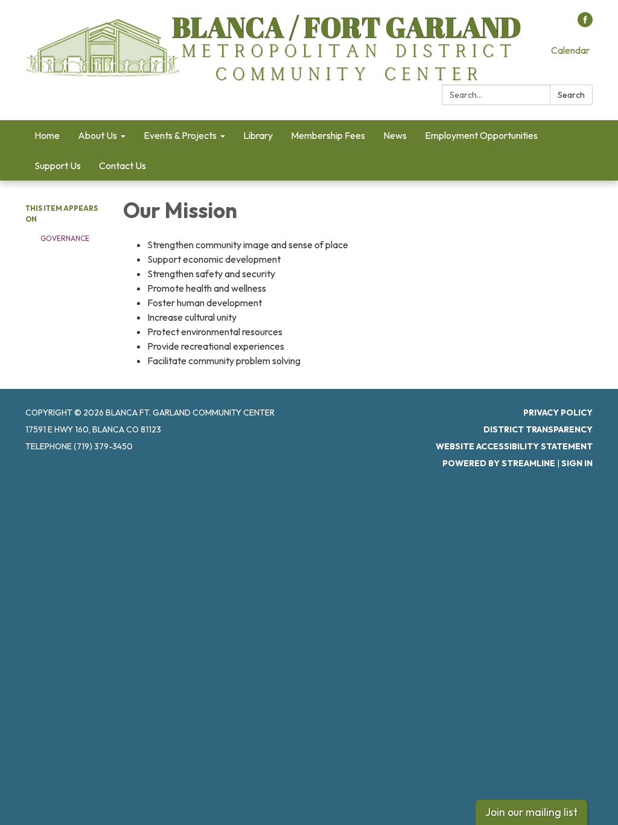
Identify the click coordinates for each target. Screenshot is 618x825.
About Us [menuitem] (97, 135)
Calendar (570, 50)
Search (571, 94)
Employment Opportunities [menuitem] (481, 135)
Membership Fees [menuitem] (328, 135)
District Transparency (538, 429)
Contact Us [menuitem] (122, 165)
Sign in (577, 463)
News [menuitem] (395, 135)
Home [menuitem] (47, 135)
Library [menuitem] (258, 135)
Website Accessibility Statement (514, 446)
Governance (64, 238)
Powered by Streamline (498, 463)
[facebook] (585, 24)
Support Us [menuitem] (57, 165)
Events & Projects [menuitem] (180, 135)
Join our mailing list (531, 812)
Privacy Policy (558, 412)
